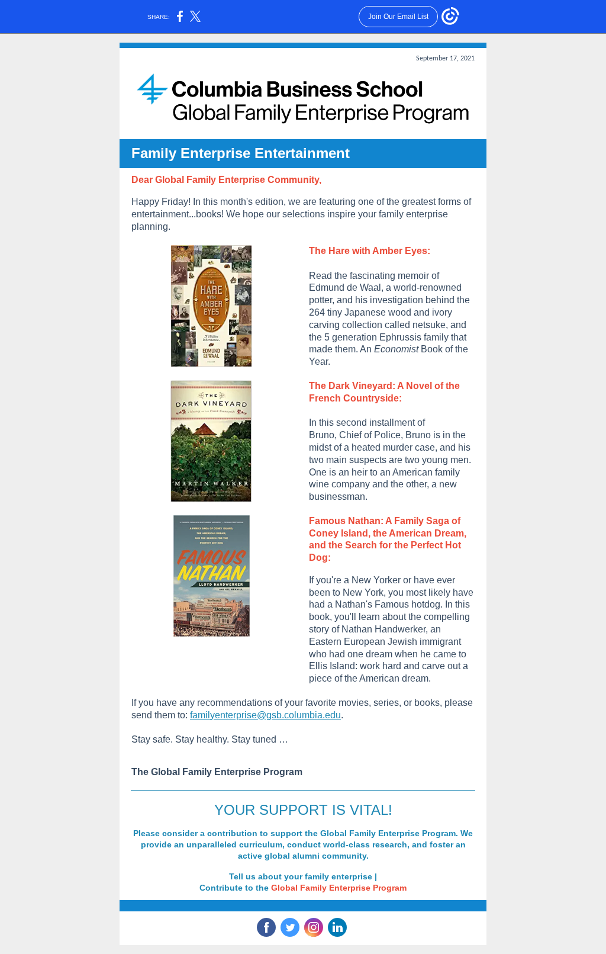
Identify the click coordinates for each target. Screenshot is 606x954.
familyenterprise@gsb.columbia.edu (265, 715)
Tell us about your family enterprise (300, 876)
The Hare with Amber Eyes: (369, 251)
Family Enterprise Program (353, 887)
